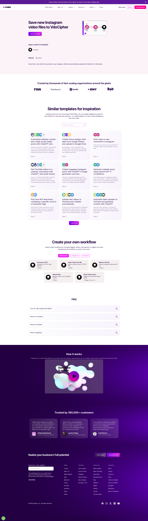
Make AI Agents (68, 474)
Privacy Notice (49, 476)
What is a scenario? (36, 316)
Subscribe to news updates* (36, 465)
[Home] (7, 7)
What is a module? (36, 324)
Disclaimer (110, 485)
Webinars (95, 482)
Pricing (101, 7)
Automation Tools (82, 482)
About (109, 468)
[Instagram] (106, 503)
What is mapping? (36, 332)
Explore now (95, 2)
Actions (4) (85, 255)
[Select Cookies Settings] (3, 518)
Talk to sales (121, 7)
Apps (65, 477)
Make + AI (66, 471)
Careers (110, 471)
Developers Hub (97, 477)
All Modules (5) (63, 255)
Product (66, 468)
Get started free (140, 7)
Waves (66, 494)
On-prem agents (97, 494)
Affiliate (95, 485)
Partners (95, 488)
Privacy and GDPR (113, 482)
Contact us (111, 474)
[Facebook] (102, 503)
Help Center (96, 474)
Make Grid (66, 480)
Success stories (82, 471)
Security (95, 491)
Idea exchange (82, 480)
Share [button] (40, 58)
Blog (94, 480)
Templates (81, 474)
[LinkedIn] (114, 503)
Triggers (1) (75, 255)
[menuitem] (49, 7)
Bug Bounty (111, 488)
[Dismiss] (146, 2)
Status (65, 491)
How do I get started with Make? (41, 308)
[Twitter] (110, 503)
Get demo (66, 485)
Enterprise (66, 488)
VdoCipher (35, 49)
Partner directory (82, 477)
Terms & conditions (113, 480)
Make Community (97, 471)
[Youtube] (118, 503)
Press (109, 477)
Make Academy (97, 468)
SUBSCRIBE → (32, 480)
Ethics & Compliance (113, 491)
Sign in (130, 7)
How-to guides (82, 468)
